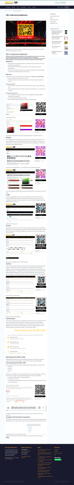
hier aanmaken (39, 361)
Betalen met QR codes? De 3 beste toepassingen (57, 37)
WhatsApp (58, 459)
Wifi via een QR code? (56, 46)
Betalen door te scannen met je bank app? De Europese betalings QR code (57, 32)
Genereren (56, 449)
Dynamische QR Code (54, 16)
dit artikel (19, 270)
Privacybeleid (57, 481)
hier (35, 327)
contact (6, 458)
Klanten (13, 7)
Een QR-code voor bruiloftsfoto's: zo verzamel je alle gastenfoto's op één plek (45, 454)
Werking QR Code (54, 23)
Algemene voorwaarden (64, 481)
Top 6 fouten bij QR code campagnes (45, 462)
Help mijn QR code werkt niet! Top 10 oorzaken (56, 42)
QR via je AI (61, 7)
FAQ (18, 7)
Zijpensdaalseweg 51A (25, 451)
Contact (33, 7)
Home (6, 10)
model (14, 457)
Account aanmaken (58, 453)
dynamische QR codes (12, 359)
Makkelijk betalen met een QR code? (57, 52)
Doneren (56, 451)
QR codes (8, 7)
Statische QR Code (54, 19)
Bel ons (23, 457)
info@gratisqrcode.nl (26, 456)
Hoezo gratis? (23, 7)
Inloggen (67, 7)
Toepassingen (53, 21)
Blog (29, 7)
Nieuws (51, 17)
